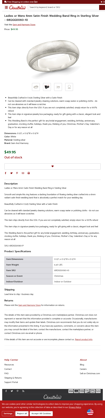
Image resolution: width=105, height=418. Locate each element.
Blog (82, 365)
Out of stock (13, 157)
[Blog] (23, 391)
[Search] (102, 7)
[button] (5, 173)
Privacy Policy (75, 407)
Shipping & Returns (13, 378)
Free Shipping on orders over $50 (22, 2)
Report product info (83, 339)
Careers (83, 369)
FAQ (6, 373)
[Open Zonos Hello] (90, 412)
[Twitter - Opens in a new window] (11, 391)
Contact (8, 369)
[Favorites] (52, 166)
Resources (9, 365)
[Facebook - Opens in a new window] (5, 391)
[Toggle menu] (6, 7)
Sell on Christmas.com (90, 373)
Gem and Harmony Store (24, 24)
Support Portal (11, 382)
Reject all (22, 413)
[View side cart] (104, 2)
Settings (8, 413)
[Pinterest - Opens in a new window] (17, 391)
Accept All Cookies (41, 413)
